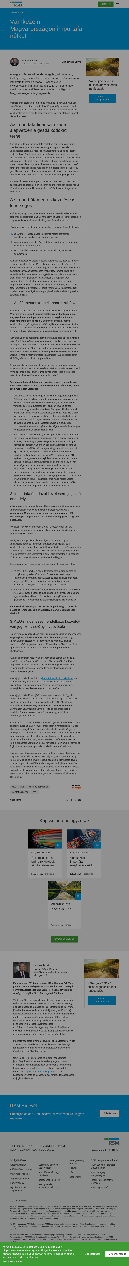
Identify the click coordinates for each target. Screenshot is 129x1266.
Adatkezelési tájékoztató (12, 1261)
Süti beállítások (92, 1254)
